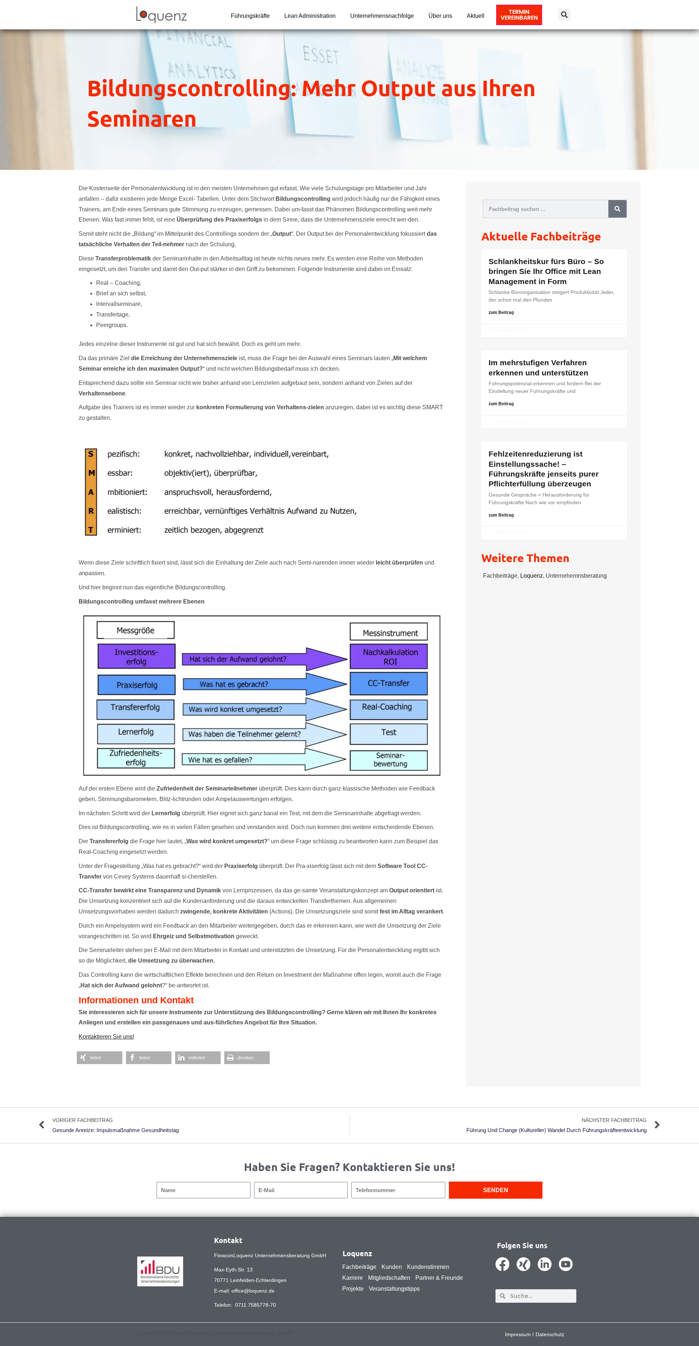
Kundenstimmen (428, 1267)
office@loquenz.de (253, 1291)
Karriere (352, 1278)
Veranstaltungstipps (394, 1289)
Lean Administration (310, 16)
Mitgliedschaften (389, 1278)
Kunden (392, 1267)
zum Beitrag (501, 312)
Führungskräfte (250, 16)
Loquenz (531, 576)
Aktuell (476, 16)
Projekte (353, 1289)
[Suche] (617, 209)
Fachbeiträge (500, 576)
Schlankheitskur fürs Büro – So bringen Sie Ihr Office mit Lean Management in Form (546, 271)
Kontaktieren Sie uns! (106, 1037)
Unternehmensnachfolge (382, 16)
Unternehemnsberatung (576, 576)
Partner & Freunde (439, 1278)
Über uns (440, 16)
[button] (564, 15)
